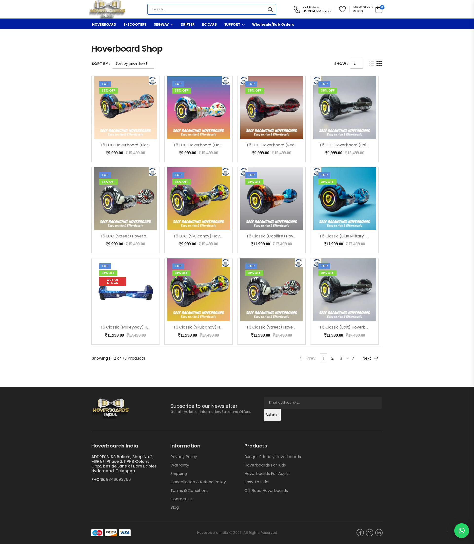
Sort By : (101, 63)
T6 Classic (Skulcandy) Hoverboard (206, 327)
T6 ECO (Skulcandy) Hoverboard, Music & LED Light (221, 236)
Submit (272, 415)
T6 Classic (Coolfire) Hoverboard (277, 236)
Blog (174, 507)
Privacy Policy (183, 456)
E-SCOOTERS (135, 24)
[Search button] (270, 9)
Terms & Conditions (189, 490)
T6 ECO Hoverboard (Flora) (126, 145)
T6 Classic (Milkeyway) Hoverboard (134, 327)
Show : (341, 63)
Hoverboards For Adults (267, 473)
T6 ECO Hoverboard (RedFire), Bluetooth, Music (291, 145)
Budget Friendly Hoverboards (272, 456)
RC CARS (209, 24)
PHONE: (98, 479)
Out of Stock (113, 281)
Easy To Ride (256, 482)
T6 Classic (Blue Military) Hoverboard (354, 236)
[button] (461, 530)
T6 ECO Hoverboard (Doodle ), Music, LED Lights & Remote (228, 145)
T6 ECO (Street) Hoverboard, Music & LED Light (144, 236)
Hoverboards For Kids (265, 465)
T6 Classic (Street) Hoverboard (276, 327)
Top (105, 84)
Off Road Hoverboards (266, 490)
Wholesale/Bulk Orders (273, 24)
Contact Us (181, 499)
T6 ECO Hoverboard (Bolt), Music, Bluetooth (360, 145)
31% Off (254, 182)
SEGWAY (161, 24)
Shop (102, 32)
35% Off (108, 90)
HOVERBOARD (104, 24)
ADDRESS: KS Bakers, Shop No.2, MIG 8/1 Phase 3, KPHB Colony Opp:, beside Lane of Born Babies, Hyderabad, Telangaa (124, 464)
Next (366, 358)
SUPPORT (232, 24)
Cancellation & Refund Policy (198, 482)
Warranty (179, 465)
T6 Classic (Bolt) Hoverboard (347, 327)
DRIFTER (188, 24)
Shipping (178, 473)
